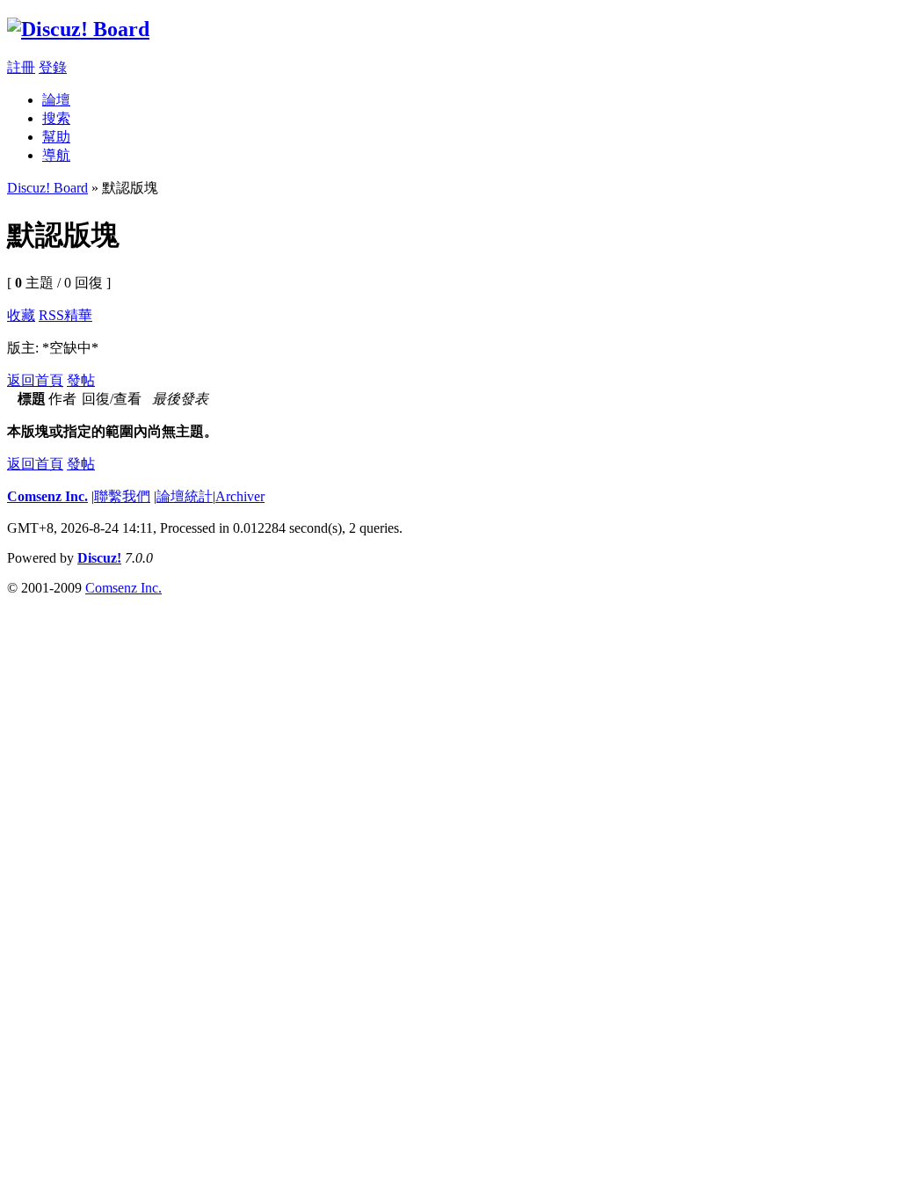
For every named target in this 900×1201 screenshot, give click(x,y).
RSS (51, 315)
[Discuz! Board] (78, 29)
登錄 (53, 67)
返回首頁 (35, 380)
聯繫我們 (122, 496)
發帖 (81, 380)
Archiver (240, 496)
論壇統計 (184, 496)
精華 (78, 315)
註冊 (21, 67)
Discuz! (99, 557)
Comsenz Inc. (47, 496)
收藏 (21, 315)
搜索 (56, 118)
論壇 (56, 99)
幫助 (56, 136)
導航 (56, 155)
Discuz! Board (47, 187)
